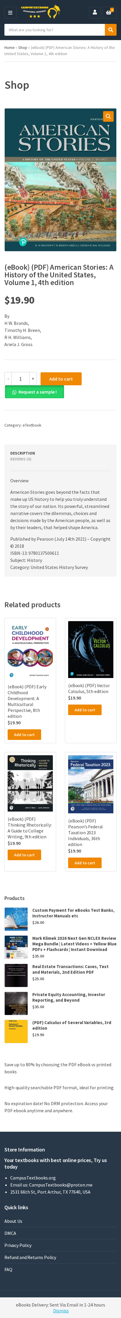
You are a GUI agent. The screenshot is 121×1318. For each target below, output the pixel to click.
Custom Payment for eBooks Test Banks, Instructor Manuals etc (73, 913)
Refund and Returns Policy (30, 1257)
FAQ (8, 1269)
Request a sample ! (38, 392)
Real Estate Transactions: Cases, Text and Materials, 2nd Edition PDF (70, 969)
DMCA (10, 1233)
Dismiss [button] (61, 1311)
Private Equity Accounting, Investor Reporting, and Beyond (68, 997)
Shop (22, 47)
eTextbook (32, 425)
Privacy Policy (17, 1245)
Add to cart (61, 379)
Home (9, 47)
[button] (108, 116)
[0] (108, 12)
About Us (13, 1221)
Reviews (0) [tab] (20, 459)
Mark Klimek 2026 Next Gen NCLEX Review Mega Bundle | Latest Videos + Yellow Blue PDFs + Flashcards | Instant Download (74, 943)
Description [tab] (22, 453)
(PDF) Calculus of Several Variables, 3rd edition (71, 1025)
